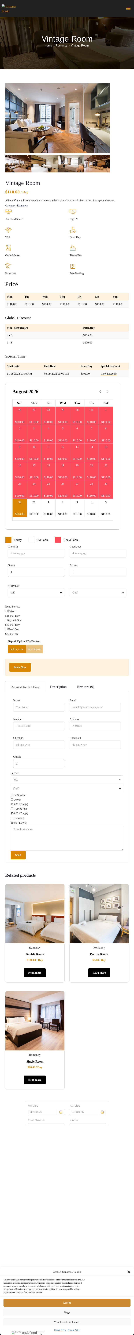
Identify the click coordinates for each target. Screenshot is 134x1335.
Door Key (75, 237)
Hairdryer (10, 273)
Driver (11, 611)
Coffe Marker (12, 255)
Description (58, 687)
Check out (75, 546)
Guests (11, 565)
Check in (13, 546)
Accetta (67, 1302)
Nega (67, 1312)
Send (18, 854)
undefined (29, 1332)
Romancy (61, 45)
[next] (107, 391)
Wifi (7, 237)
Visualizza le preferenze (67, 1322)
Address (74, 719)
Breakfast (13, 629)
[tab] (25, 687)
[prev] (100, 391)
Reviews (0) (85, 687)
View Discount (108, 373)
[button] (129, 1272)
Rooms (73, 565)
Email (73, 700)
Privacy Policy (74, 1330)
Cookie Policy (60, 1330)
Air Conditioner (14, 219)
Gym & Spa (14, 620)
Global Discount (18, 318)
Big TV (74, 219)
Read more (34, 972)
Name (16, 700)
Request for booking (25, 687)
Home (48, 45)
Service (14, 585)
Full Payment (17, 649)
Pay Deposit (34, 649)
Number (17, 719)
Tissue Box (76, 255)
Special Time (15, 356)
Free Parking (77, 273)
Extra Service (12, 606)
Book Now (20, 667)
